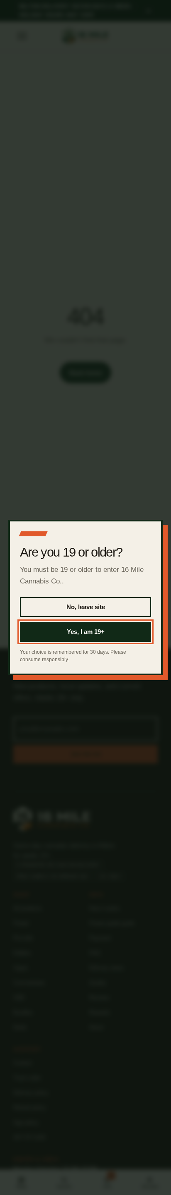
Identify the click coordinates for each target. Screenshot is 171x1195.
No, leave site (85, 606)
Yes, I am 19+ (86, 631)
